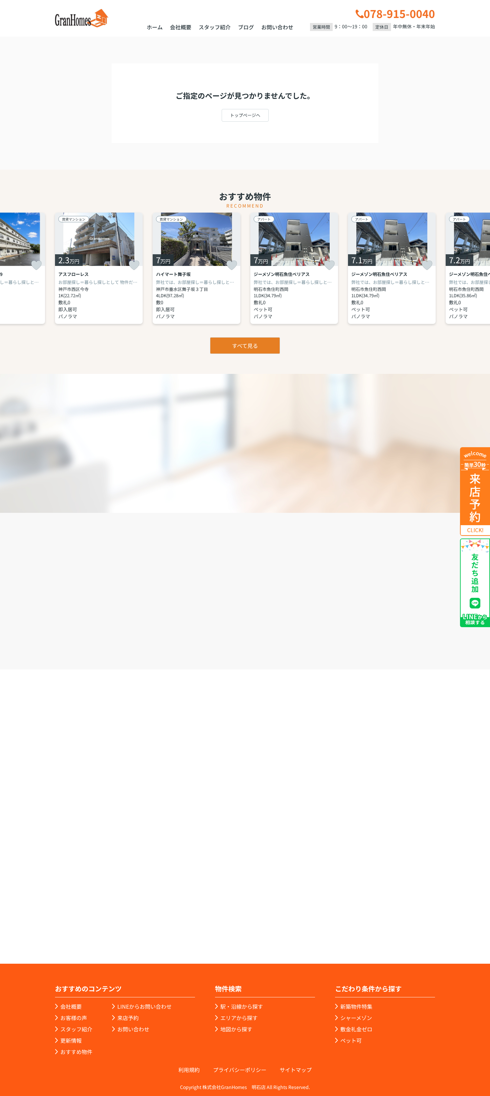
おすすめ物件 (76, 1052)
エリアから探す (239, 1018)
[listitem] (99, 268)
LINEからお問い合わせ (144, 1006)
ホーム (155, 27)
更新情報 (71, 1040)
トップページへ (245, 115)
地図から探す (236, 1029)
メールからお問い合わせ (360, 631)
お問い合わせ (277, 27)
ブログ (246, 27)
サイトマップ (296, 1070)
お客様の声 (73, 1018)
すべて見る (245, 346)
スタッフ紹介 (215, 27)
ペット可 (351, 1040)
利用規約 (189, 1070)
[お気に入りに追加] (36, 265)
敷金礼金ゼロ (356, 1029)
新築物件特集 (356, 1006)
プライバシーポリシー (239, 1070)
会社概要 (180, 27)
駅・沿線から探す (241, 1006)
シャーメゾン (356, 1018)
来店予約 (263, 631)
